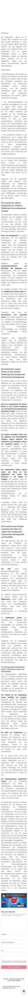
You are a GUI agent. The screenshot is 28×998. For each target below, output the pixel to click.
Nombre (4, 934)
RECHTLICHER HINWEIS (14, 980)
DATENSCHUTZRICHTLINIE (16, 979)
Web (2, 950)
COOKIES (5, 979)
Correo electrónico (8, 942)
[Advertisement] (14, 16)
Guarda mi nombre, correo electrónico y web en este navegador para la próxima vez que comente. (14, 962)
